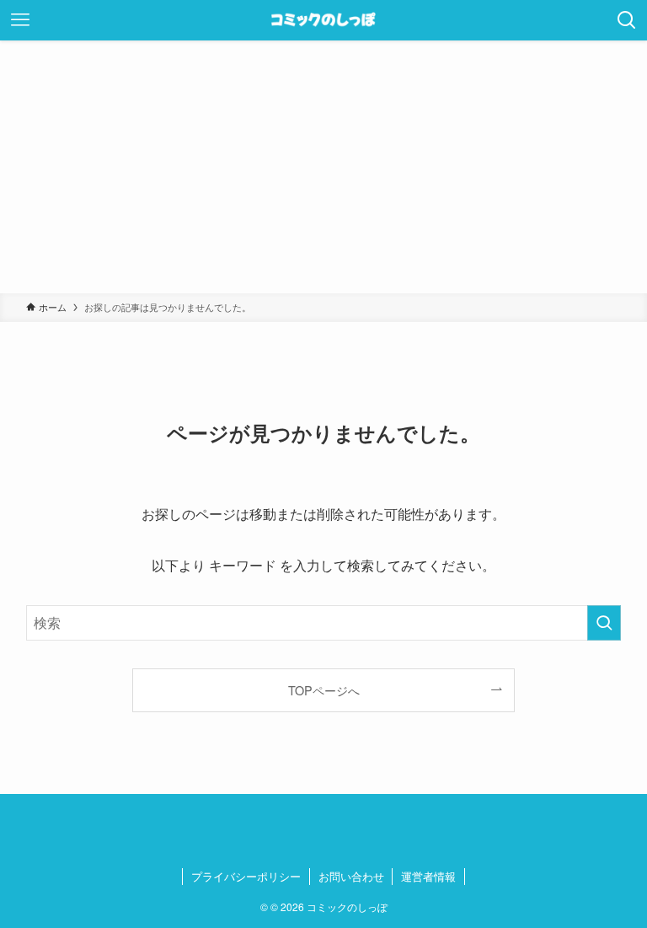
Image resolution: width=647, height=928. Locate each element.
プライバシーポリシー (246, 876)
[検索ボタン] (627, 20)
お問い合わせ (351, 876)
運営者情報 (428, 876)
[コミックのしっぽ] (323, 20)
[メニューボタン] (20, 20)
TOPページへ (324, 690)
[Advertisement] (323, 167)
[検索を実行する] (604, 623)
